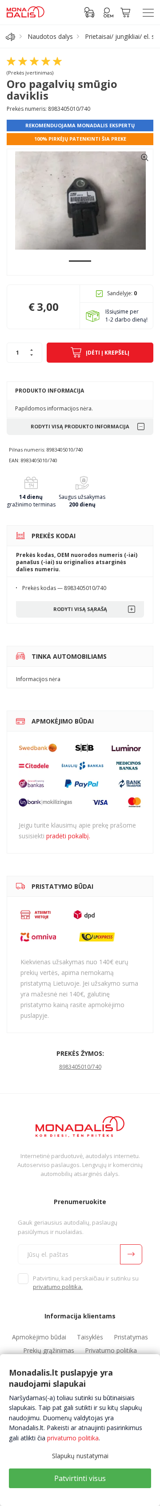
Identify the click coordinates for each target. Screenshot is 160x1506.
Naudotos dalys (50, 36)
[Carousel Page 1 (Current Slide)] (80, 261)
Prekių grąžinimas (48, 1350)
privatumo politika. (58, 1287)
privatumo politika (73, 1438)
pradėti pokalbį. (68, 836)
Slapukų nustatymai (80, 1456)
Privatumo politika (111, 1350)
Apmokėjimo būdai (39, 1337)
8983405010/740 (80, 1067)
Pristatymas (131, 1337)
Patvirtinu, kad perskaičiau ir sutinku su (86, 1282)
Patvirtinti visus (80, 1478)
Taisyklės (90, 1337)
